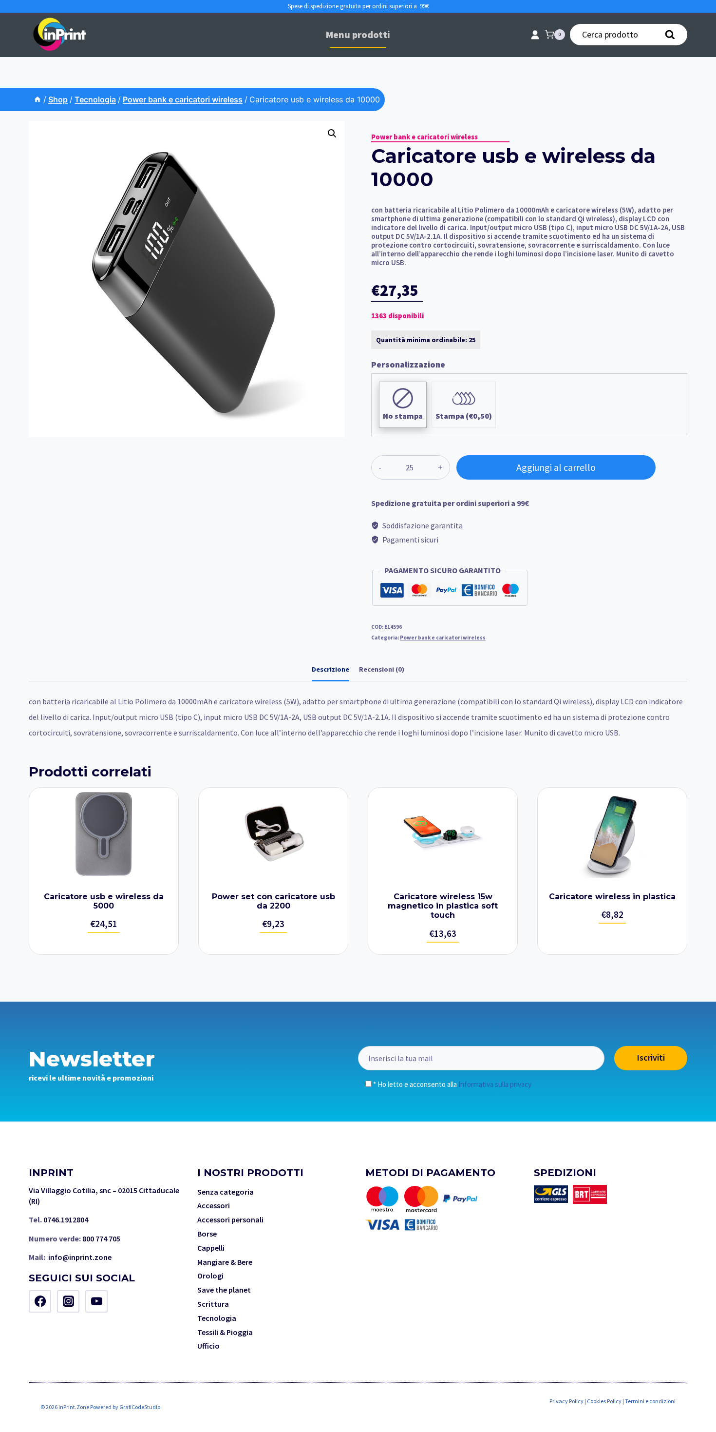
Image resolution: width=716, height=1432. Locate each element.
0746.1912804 (65, 1219)
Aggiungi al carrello (556, 467)
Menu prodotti (358, 34)
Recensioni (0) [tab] (381, 669)
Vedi (103, 871)
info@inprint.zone (80, 1257)
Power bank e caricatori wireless (424, 137)
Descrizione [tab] (330, 669)
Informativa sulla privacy (494, 1084)
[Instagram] (68, 1301)
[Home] (37, 99)
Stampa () (463, 416)
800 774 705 (101, 1238)
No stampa (403, 416)
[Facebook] (40, 1301)
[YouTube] (96, 1301)
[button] (332, 133)
